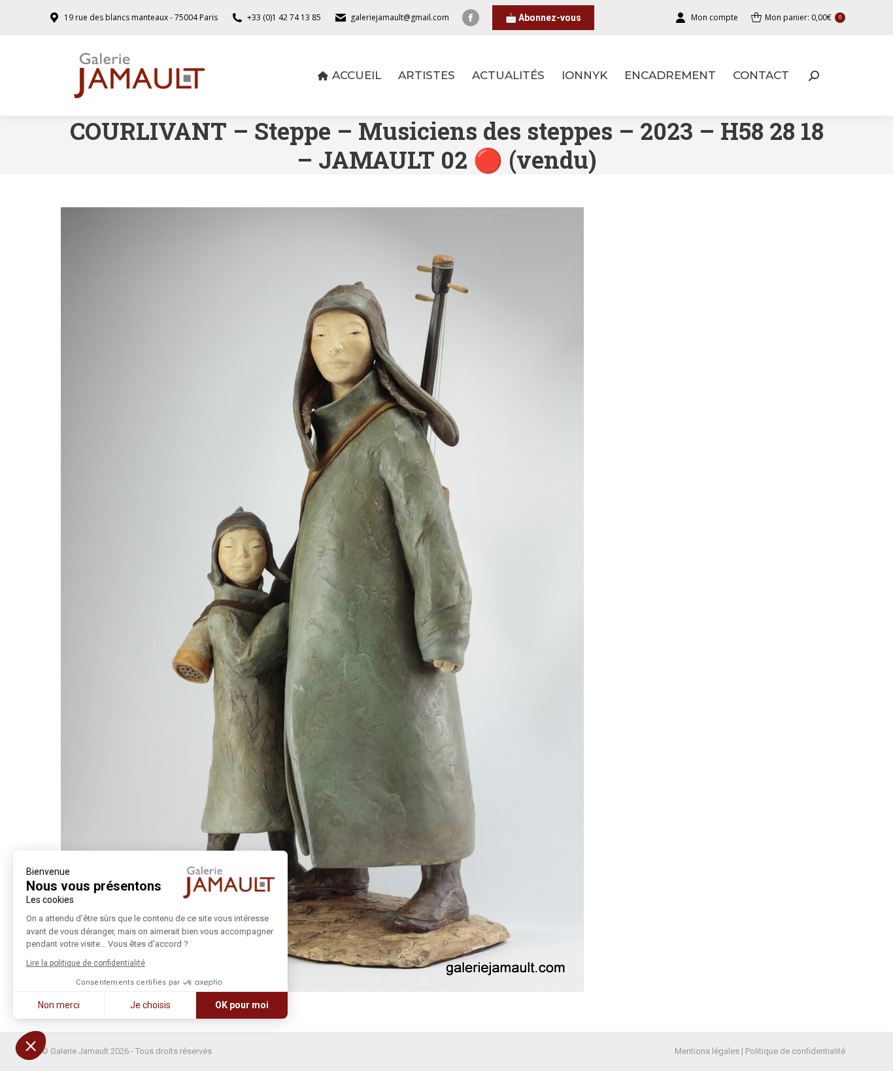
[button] (30, 1045)
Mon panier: (803, 17)
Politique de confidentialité (795, 1051)
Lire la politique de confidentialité (85, 963)
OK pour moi (242, 1005)
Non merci (59, 1005)
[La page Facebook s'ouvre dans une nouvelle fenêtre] (470, 17)
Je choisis (150, 1005)
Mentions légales (707, 1051)
